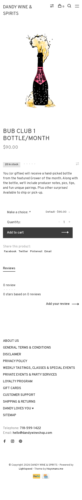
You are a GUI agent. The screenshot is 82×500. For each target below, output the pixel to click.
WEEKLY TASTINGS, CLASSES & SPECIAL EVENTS (39, 368)
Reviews (9, 268)
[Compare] (52, 6)
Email (48, 251)
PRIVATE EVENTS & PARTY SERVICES (30, 375)
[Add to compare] (77, 164)
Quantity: (13, 222)
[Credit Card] (45, 478)
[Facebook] (4, 442)
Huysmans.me (55, 469)
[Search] (69, 6)
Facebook (10, 251)
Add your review (58, 304)
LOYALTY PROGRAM (17, 382)
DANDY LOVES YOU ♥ (18, 409)
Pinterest (36, 251)
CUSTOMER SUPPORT (19, 395)
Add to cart (15, 233)
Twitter (23, 251)
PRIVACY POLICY (15, 361)
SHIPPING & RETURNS (19, 402)
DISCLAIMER (12, 355)
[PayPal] (37, 478)
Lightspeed (25, 469)
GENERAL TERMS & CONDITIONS (27, 348)
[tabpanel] (41, 70)
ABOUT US (11, 341)
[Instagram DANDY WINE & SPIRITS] (12, 442)
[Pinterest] (20, 442)
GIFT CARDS (12, 388)
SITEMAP (9, 415)
